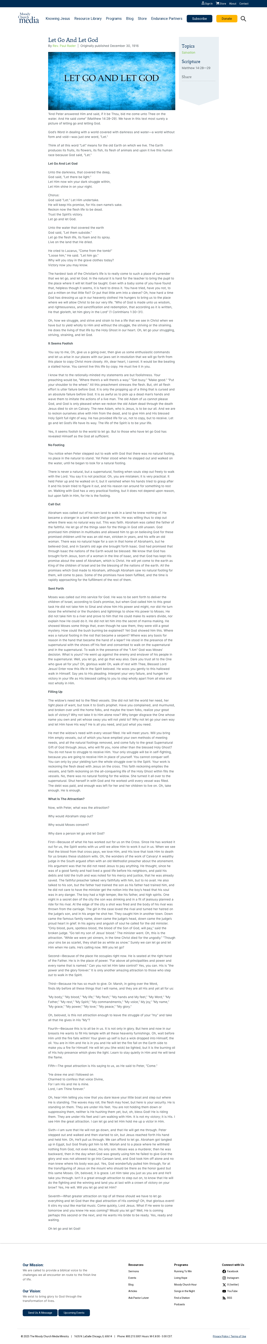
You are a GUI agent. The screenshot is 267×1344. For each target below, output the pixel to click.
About (232, 3)
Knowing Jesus (58, 18)
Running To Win (183, 1271)
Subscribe (199, 19)
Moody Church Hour (185, 1284)
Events (132, 1277)
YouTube (232, 1291)
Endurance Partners (166, 18)
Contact (243, 3)
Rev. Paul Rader (64, 46)
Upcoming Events (74, 1312)
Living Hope (180, 1277)
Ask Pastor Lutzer (138, 1297)
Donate (227, 19)
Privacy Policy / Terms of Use (229, 1336)
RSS (229, 1297)
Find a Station (182, 1297)
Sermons (133, 1271)
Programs (114, 18)
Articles (132, 1291)
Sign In (209, 3)
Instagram (233, 1277)
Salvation (188, 52)
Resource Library (88, 18)
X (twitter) (233, 1284)
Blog (130, 18)
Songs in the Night (184, 1291)
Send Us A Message (40, 1312)
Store (223, 3)
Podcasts (179, 1304)
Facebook (232, 1271)
